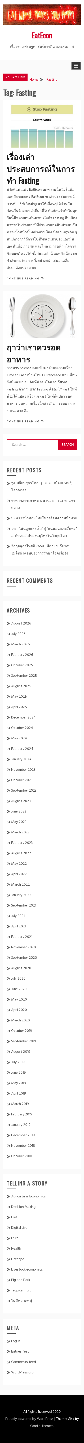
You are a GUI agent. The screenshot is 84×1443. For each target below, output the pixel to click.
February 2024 (22, 749)
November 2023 (23, 770)
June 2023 (18, 812)
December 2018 (23, 1135)
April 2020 (19, 1010)
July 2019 (18, 1062)
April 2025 (19, 707)
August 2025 (21, 686)
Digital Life (19, 1228)
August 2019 (20, 1052)
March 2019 (20, 1104)
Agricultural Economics (28, 1196)
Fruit (14, 1238)
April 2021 (18, 926)
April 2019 (18, 1094)
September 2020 (24, 958)
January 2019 (20, 1125)
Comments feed (23, 1362)
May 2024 (19, 738)
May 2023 (18, 822)
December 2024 (23, 717)
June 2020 (19, 989)
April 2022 (19, 874)
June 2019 (18, 1073)
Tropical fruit (21, 1290)
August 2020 (21, 968)
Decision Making (23, 1207)
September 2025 (24, 676)
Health (16, 1249)
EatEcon (42, 35)
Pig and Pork (20, 1280)
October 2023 (21, 780)
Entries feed (20, 1352)
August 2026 (21, 623)
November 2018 (23, 1146)
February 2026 (22, 655)
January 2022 (21, 895)
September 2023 (24, 791)
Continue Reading (24, 278)
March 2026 (20, 644)
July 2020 (18, 979)
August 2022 (21, 853)
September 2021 (23, 906)
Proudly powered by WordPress (29, 1419)
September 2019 (23, 1041)
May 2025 (19, 697)
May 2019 (18, 1083)
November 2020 (23, 947)
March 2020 (20, 1020)
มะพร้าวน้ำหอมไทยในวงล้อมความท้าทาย (44, 518)
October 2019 (21, 1031)
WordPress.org (22, 1372)
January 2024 (21, 759)
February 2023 (22, 843)
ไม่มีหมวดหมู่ (21, 1301)
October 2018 (21, 1156)
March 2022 (20, 885)
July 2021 (18, 916)
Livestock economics (27, 1270)
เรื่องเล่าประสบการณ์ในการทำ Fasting (41, 168)
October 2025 (22, 665)
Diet (14, 1217)
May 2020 (19, 1000)
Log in (15, 1341)
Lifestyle (17, 1259)
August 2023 (21, 801)
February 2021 (21, 937)
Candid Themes (41, 1426)
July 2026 (18, 634)
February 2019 (21, 1114)
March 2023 (20, 832)
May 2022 (19, 864)
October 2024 (22, 728)
